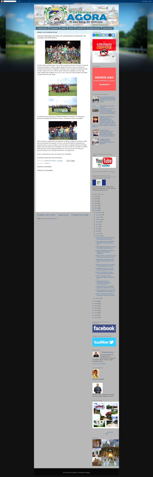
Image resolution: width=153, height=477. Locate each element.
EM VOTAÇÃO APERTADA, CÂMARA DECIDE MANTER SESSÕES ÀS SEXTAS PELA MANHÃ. (108, 99)
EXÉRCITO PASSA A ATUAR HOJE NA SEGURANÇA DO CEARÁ (105, 265)
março (98, 233)
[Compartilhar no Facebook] (72, 161)
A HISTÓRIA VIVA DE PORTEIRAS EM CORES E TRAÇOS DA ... (105, 238)
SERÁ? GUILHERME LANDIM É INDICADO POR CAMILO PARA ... (105, 294)
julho (97, 224)
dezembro (99, 212)
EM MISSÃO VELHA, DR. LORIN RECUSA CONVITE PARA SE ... (104, 269)
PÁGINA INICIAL (42, 28)
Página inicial (63, 215)
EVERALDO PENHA (108, 352)
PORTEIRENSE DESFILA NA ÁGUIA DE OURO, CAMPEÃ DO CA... (105, 247)
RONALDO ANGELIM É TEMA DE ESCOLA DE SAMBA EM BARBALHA (104, 252)
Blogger (88, 472)
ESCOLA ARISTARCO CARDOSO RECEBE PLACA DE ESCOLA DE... (104, 243)
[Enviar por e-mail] (67, 161)
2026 (96, 196)
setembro (98, 219)
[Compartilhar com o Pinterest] (74, 161)
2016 (96, 308)
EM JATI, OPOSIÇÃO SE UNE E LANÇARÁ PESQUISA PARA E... (105, 273)
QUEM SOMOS (107, 28)
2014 (96, 313)
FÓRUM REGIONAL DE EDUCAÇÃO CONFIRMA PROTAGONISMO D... (103, 283)
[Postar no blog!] (69, 161)
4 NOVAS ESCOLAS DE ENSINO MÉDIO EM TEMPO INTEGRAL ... (105, 287)
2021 (96, 208)
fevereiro (98, 235)
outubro (98, 217)
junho (97, 226)
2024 (96, 201)
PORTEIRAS (54, 28)
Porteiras (47, 163)
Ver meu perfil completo (99, 363)
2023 (96, 203)
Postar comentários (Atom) (49, 218)
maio (97, 228)
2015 (96, 310)
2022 (96, 205)
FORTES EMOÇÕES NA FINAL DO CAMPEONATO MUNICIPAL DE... (105, 291)
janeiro (98, 298)
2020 (96, 210)
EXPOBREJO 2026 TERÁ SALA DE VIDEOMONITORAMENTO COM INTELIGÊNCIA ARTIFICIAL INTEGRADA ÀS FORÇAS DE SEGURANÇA (108, 109)
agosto (98, 221)
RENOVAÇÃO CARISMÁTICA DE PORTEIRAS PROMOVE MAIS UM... (104, 261)
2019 (96, 301)
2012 (96, 317)
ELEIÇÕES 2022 (81, 28)
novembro (99, 214)
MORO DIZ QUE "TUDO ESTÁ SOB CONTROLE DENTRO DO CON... (105, 256)
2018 (96, 303)
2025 (96, 198)
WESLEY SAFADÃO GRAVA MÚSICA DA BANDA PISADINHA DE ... (105, 277)
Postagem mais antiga (79, 215)
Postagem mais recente (46, 215)
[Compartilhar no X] (70, 161)
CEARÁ (71, 28)
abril (97, 231)
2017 (96, 306)
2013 (96, 315)
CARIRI (63, 28)
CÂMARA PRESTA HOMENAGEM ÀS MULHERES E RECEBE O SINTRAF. (107, 141)
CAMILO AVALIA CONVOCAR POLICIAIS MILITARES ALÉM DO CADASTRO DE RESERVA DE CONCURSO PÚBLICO (107, 133)
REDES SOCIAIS (94, 28)
